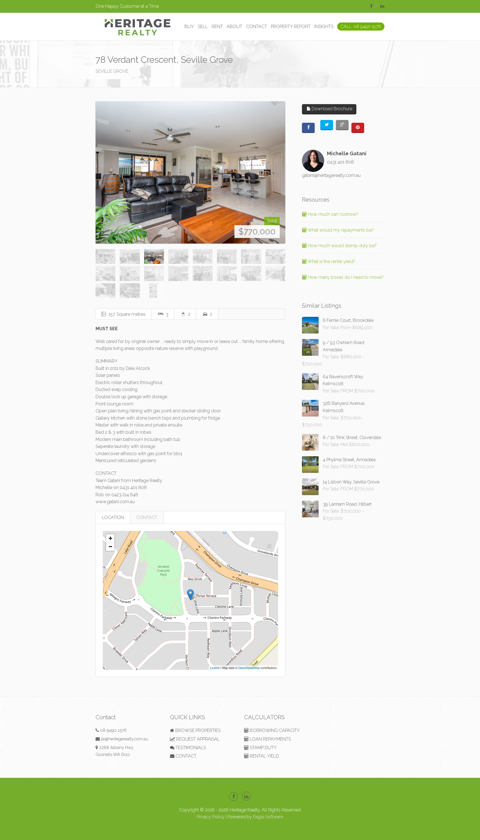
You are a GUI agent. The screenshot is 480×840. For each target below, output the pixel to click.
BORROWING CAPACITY (274, 730)
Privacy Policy (210, 816)
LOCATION (113, 517)
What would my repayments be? (340, 230)
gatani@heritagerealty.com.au (331, 175)
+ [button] (110, 538)
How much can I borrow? (332, 214)
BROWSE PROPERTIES (197, 730)
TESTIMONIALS (190, 747)
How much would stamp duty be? (342, 245)
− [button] (110, 546)
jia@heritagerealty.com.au (124, 738)
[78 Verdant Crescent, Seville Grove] (190, 172)
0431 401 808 (340, 162)
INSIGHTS (323, 26)
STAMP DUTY (263, 747)
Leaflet (214, 667)
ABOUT (234, 26)
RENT (217, 26)
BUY (189, 26)
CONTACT (256, 26)
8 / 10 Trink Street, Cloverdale (352, 437)
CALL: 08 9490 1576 (361, 26)
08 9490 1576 (113, 730)
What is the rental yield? (331, 261)
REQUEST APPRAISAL (197, 739)
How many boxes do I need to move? (345, 277)
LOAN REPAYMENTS (270, 739)
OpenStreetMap (249, 667)
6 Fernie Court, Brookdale (348, 320)
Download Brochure (331, 108)
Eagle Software (268, 816)
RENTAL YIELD (264, 756)
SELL (203, 26)
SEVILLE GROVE (112, 71)
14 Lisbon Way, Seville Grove (351, 482)
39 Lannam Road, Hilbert (347, 504)
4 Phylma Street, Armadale (349, 459)
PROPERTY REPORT (291, 26)
